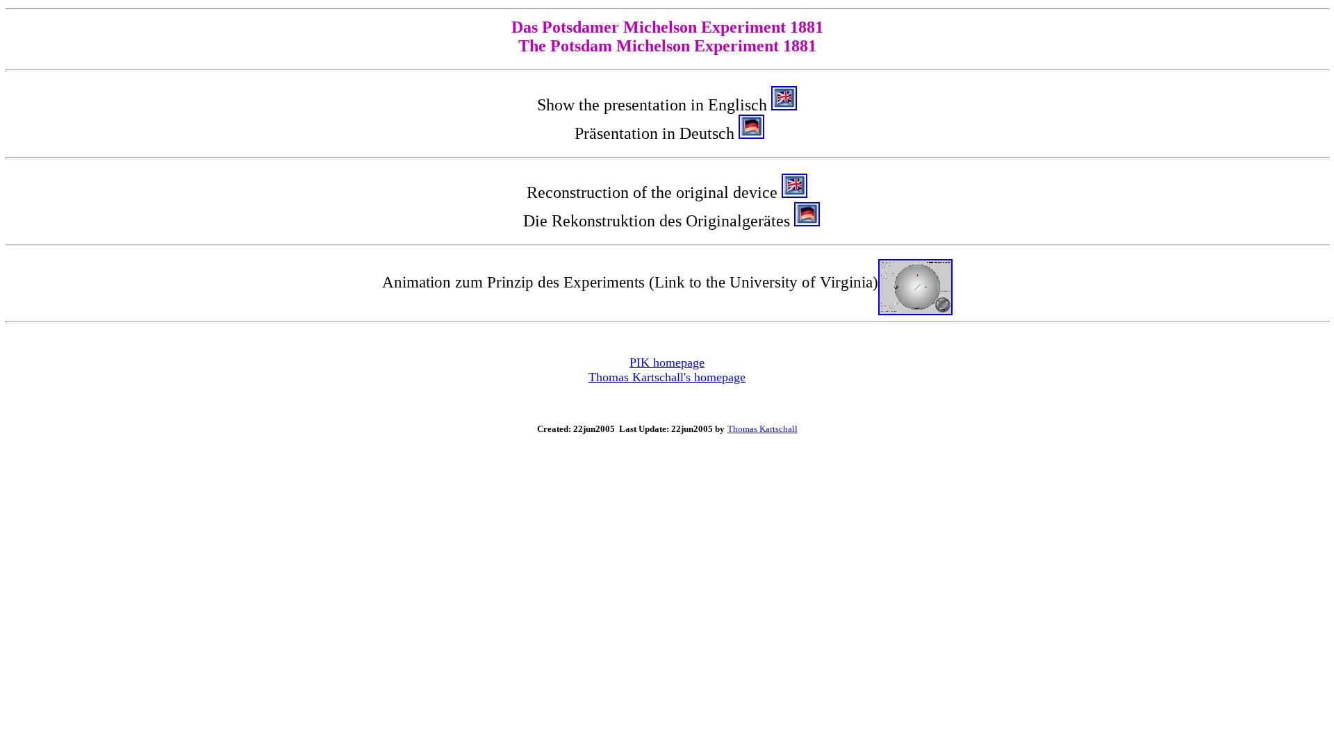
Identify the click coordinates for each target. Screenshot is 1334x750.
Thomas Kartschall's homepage (667, 377)
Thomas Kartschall (762, 429)
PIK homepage (667, 362)
